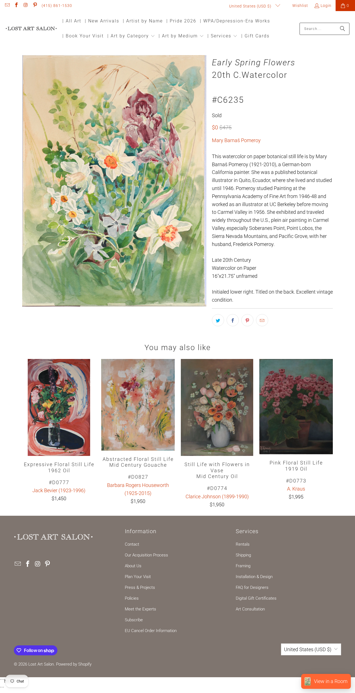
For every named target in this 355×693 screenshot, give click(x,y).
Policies (132, 598)
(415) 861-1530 (57, 5)
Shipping (243, 555)
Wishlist (299, 5)
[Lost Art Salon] (31, 29)
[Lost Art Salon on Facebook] (16, 5)
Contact (132, 544)
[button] (131, 36)
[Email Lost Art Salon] (7, 5)
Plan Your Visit (138, 576)
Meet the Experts (140, 609)
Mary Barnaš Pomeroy (236, 140)
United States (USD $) (251, 6)
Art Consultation (250, 609)
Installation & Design (254, 576)
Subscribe (134, 619)
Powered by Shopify (74, 664)
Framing (243, 565)
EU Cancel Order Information (151, 630)
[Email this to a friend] (262, 320)
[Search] (342, 29)
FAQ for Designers (252, 587)
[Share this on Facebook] (233, 320)
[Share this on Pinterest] (247, 320)
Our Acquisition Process (146, 555)
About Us (133, 565)
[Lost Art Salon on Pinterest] (35, 5)
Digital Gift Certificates (256, 598)
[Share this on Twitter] (218, 320)
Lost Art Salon (41, 664)
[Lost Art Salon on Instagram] (25, 5)
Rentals (243, 544)
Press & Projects (140, 587)
